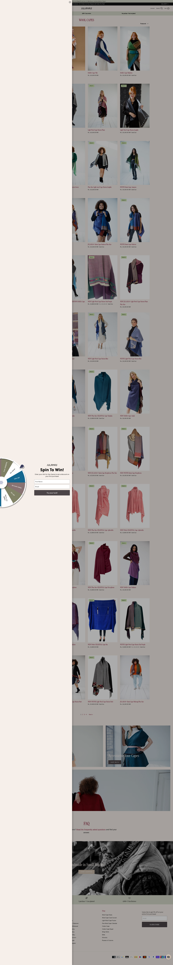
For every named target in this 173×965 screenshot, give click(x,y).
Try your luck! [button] (52, 492)
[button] (168, 957)
